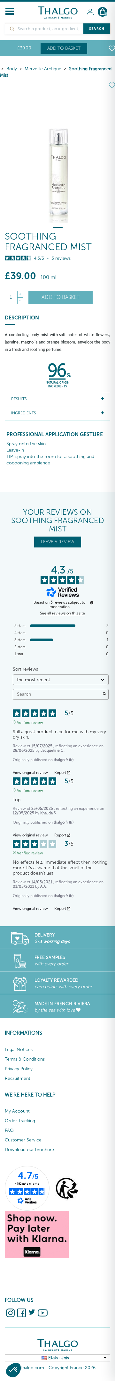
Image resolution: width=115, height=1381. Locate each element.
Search (96, 28)
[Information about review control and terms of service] (91, 602)
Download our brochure (29, 1149)
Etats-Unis (58, 1357)
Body (11, 69)
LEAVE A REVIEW (57, 542)
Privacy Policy (19, 1069)
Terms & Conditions (25, 1059)
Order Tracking (20, 1120)
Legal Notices (19, 1049)
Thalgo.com (32, 1367)
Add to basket (63, 48)
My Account (17, 1111)
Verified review (30, 722)
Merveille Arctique (43, 69)
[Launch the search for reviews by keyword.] (104, 694)
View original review (30, 772)
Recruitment (17, 1078)
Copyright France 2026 (72, 1367)
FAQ (9, 1130)
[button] (13, 1370)
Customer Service (23, 1140)
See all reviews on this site (62, 613)
